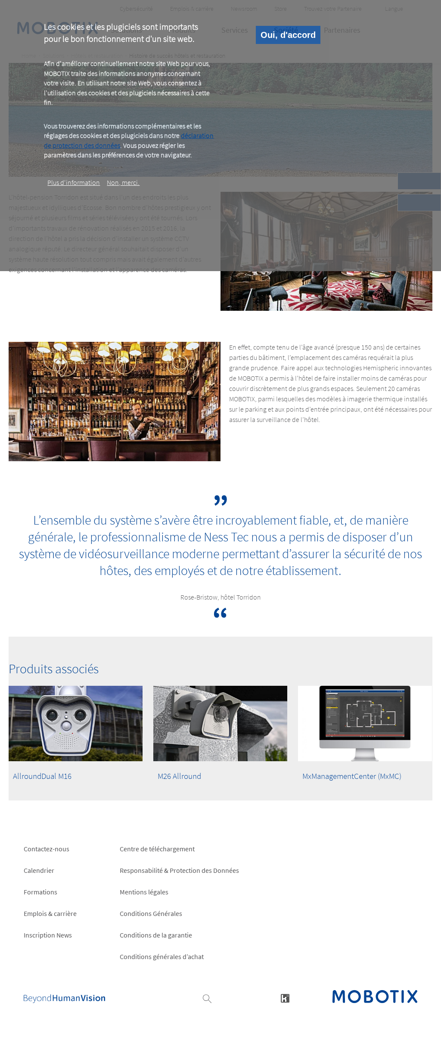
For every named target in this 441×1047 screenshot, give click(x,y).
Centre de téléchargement (157, 848)
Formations (40, 892)
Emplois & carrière (50, 913)
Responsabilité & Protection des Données (179, 870)
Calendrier (39, 870)
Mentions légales (144, 892)
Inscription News (48, 935)
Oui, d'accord (288, 35)
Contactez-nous (46, 848)
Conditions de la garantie (156, 935)
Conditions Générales (151, 913)
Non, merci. (123, 182)
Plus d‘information (73, 182)
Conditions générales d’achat (162, 956)
